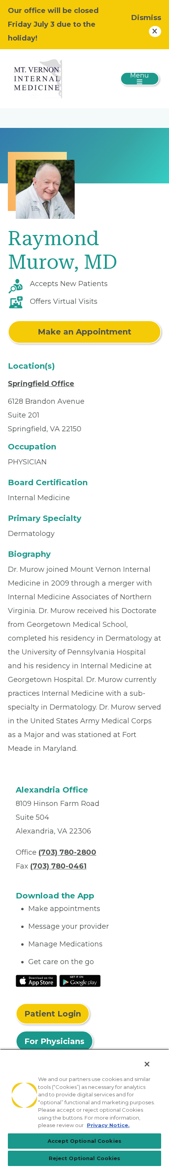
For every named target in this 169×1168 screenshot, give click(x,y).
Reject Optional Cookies (85, 1158)
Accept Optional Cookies (84, 1141)
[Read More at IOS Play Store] (36, 980)
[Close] (147, 1064)
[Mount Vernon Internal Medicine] (36, 78)
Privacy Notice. (108, 1125)
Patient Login (52, 1013)
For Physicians (54, 1041)
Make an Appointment (84, 331)
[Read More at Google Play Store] (80, 980)
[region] (84, 1108)
